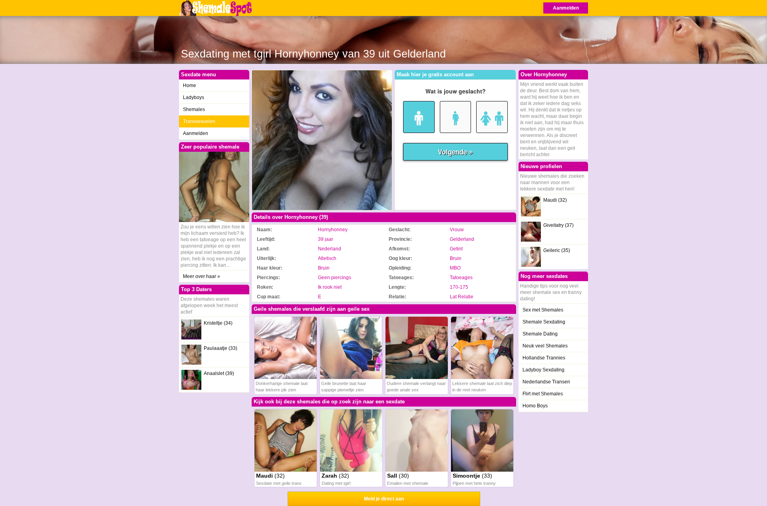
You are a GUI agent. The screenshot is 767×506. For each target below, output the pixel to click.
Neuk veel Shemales (545, 346)
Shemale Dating (540, 334)
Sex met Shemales (543, 310)
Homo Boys (535, 406)
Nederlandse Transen (546, 382)
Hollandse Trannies (544, 358)
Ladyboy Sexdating (543, 370)
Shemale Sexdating (544, 322)
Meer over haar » (201, 276)
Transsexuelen (199, 121)
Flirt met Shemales (543, 394)
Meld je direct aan (384, 499)
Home (189, 85)
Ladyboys (193, 97)
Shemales (194, 109)
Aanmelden (566, 8)
